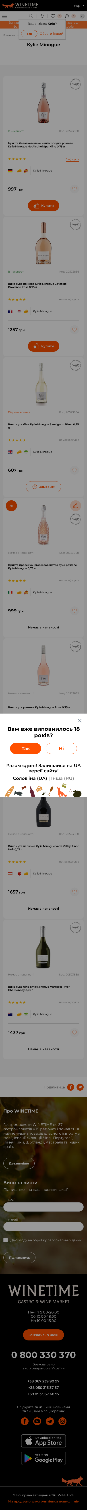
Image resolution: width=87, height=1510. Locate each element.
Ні (61, 748)
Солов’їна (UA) (30, 778)
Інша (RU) (62, 778)
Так (26, 748)
